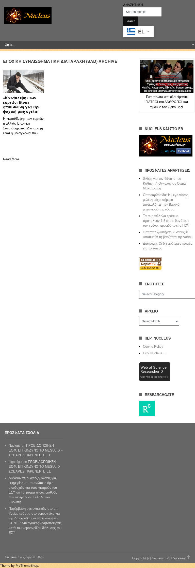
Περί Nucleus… (154, 353)
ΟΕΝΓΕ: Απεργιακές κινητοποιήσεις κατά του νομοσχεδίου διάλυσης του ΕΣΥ (35, 528)
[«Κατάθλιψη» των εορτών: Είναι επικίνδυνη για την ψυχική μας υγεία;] (23, 81)
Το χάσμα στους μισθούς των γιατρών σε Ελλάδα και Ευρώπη (33, 497)
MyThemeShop (27, 565)
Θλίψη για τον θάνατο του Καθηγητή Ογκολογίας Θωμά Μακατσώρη (164, 183)
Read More (11, 159)
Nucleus (15, 445)
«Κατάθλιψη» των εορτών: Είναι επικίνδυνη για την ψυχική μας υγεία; (21, 104)
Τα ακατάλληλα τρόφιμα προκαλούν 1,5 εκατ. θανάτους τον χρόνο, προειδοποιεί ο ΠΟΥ (166, 220)
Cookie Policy (153, 346)
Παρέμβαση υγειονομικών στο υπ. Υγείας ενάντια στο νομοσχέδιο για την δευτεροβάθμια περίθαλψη (34, 513)
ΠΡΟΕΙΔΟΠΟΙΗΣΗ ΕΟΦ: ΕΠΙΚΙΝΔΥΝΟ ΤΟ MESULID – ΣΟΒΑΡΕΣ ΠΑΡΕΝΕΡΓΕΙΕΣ (35, 450)
